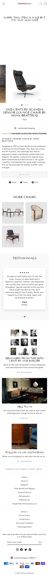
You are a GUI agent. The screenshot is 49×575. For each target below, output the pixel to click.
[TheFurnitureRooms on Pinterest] (30, 549)
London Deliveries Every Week (24, 469)
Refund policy (24, 496)
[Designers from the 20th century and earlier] (24, 342)
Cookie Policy (24, 519)
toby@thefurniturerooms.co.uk (24, 504)
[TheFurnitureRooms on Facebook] (21, 549)
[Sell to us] (24, 391)
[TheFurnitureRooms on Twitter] (25, 549)
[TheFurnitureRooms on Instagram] (17, 549)
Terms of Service (24, 492)
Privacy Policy (24, 515)
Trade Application (24, 527)
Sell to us (24, 512)
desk (12, 276)
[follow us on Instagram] (24, 436)
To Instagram (24, 461)
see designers (24, 372)
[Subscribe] (40, 542)
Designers (24, 485)
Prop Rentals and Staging (24, 488)
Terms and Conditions (24, 523)
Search (24, 477)
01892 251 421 (24, 500)
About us (24, 481)
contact (24, 418)
